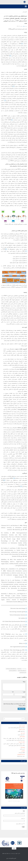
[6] (6, 249)
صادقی (24, 26)
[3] (13, 86)
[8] (14, 478)
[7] (26, 251)
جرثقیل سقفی (25, 9)
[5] (12, 120)
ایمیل (24, 691)
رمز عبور (23, 818)
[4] (5, 100)
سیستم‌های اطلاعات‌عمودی (22, 670)
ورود (23, 826)
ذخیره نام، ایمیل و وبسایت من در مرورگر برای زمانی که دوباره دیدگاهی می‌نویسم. (14, 704)
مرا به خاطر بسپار (19, 823)
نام (13, 691)
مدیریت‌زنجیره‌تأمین (23, 672)
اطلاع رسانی (25, 11)
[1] (22, 43)
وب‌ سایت (23, 696)
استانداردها (19, 668)
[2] (10, 56)
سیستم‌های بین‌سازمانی (13, 670)
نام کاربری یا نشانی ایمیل (20, 813)
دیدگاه (24, 681)
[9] (4, 480)
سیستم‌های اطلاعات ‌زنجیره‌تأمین (11, 668)
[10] (21, 486)
